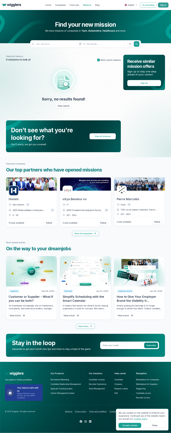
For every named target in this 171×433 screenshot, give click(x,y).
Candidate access (143, 393)
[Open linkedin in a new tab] (90, 421)
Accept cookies (129, 425)
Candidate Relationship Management (66, 384)
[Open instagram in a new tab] (85, 421)
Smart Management (97, 389)
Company (118, 384)
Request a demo (121, 389)
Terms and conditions (98, 411)
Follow (49, 223)
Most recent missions (111, 60)
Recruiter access (143, 398)
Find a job (74, 5)
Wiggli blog (140, 389)
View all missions (103, 136)
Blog (97, 5)
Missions (87, 5)
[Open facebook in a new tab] (80, 421)
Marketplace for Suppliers (147, 384)
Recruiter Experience (97, 384)
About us (68, 411)
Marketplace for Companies (147, 380)
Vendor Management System (62, 393)
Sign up (144, 83)
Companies (60, 5)
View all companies (83, 233)
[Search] (136, 44)
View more (83, 326)
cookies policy (140, 419)
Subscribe (151, 345)
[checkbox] (98, 60)
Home (48, 5)
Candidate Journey (97, 380)
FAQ (116, 393)
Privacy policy (81, 411)
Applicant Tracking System (61, 389)
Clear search (63, 106)
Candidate (118, 380)
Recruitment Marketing (60, 380)
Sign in (163, 5)
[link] (31, 288)
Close (154, 425)
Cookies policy (115, 411)
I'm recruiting (148, 5)
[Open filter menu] (130, 44)
